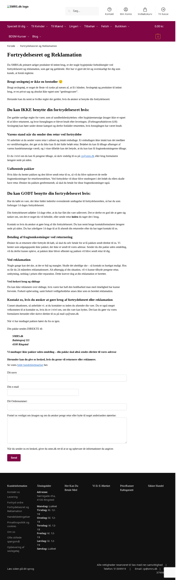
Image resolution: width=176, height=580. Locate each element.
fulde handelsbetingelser (30, 364)
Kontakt (109, 14)
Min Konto (126, 14)
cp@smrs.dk (87, 156)
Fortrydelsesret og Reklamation (18, 509)
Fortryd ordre (15, 502)
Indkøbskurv (145, 14)
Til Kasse (163, 14)
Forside (11, 46)
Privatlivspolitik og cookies (18, 524)
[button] (162, 31)
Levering (12, 496)
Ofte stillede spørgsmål (14, 539)
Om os (11, 531)
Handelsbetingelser (18, 516)
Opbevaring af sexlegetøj (15, 549)
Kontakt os (13, 492)
